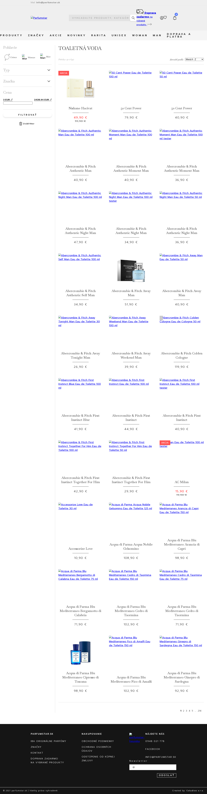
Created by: (188, 790)
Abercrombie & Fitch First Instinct (131, 417)
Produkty (11, 35)
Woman (140, 35)
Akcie (56, 35)
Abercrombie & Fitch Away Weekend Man (131, 355)
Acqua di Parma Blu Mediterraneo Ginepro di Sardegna (182, 677)
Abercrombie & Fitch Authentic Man (80, 168)
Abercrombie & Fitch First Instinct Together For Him (80, 480)
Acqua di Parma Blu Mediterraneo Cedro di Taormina (131, 611)
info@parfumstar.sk (45, 2)
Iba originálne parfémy (48, 741)
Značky (36, 35)
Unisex (119, 35)
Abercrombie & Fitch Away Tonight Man (80, 355)
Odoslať (166, 775)
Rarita (98, 35)
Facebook (152, 749)
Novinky (76, 35)
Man (157, 35)
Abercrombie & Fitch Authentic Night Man (80, 231)
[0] (174, 18)
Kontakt (37, 753)
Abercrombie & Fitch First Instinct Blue (80, 417)
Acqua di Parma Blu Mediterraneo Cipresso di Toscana (80, 677)
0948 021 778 (155, 741)
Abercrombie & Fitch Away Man (131, 293)
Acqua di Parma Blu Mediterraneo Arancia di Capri (182, 544)
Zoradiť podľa (176, 59)
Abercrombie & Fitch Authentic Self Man (80, 293)
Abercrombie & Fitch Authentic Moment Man (131, 168)
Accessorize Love (80, 548)
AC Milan (182, 482)
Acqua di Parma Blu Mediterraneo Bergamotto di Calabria (80, 611)
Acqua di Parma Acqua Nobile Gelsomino (131, 546)
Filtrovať (27, 115)
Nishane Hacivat (80, 108)
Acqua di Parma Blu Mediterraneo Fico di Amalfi (131, 679)
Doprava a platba (179, 35)
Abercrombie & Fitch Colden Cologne (181, 355)
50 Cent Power (131, 108)
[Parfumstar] (46, 18)
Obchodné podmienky (98, 741)
